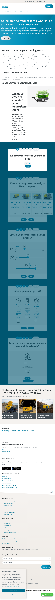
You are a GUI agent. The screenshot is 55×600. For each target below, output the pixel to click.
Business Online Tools (7, 480)
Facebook (13, 430)
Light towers (7, 510)
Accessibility (29, 583)
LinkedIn (5, 430)
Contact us (6, 38)
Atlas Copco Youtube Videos (9, 485)
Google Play (16, 468)
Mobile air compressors (9, 512)
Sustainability (7, 527)
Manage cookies (13, 594)
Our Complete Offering (29, 1)
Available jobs (7, 523)
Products (4, 476)
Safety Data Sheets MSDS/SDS (9, 487)
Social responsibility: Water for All (12, 530)
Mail (33, 430)
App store (6, 468)
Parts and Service (6, 478)
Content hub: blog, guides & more (12, 532)
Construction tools (8, 503)
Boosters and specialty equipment (12, 501)
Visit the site (46, 567)
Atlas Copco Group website (10, 538)
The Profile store (8, 543)
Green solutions (8, 525)
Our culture (6, 521)
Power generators (8, 514)
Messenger (26, 430)
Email (3, 449)
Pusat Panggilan (6, 451)
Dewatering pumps (8, 505)
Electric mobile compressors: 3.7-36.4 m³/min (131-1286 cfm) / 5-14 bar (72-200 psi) (27, 391)
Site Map (36, 583)
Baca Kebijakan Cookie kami (13, 586)
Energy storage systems (10, 507)
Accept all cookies (13, 590)
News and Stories (6, 483)
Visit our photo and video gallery (11, 541)
